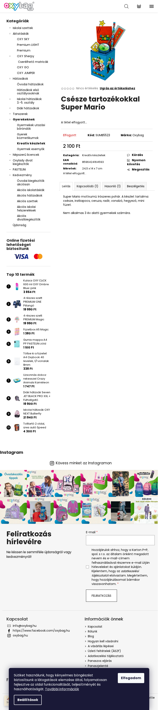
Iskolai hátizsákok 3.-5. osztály (29, 101)
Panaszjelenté (98, 666)
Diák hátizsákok (28, 108)
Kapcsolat (95, 626)
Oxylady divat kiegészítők (23, 162)
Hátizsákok (20, 79)
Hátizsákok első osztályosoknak (28, 92)
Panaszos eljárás (100, 661)
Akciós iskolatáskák (30, 190)
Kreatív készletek (31, 143)
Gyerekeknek (24, 119)
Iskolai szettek (23, 28)
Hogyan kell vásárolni (103, 641)
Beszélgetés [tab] (135, 186)
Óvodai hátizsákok (30, 84)
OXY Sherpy (25, 56)
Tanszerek (20, 114)
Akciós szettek (27, 201)
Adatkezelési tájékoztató (106, 656)
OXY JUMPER (26, 73)
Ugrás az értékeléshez (117, 88)
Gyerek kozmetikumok (28, 136)
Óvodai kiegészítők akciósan (30, 182)
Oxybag (138, 135)
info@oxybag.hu (24, 626)
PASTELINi (19, 169)
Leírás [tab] (66, 186)
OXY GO (23, 67)
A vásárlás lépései (101, 646)
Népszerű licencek (26, 155)
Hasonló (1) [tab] (113, 186)
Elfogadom (131, 678)
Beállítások (27, 699)
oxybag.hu (20, 635)
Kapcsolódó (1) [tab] (87, 186)
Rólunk (92, 631)
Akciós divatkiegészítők (28, 218)
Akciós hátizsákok (29, 195)
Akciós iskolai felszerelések (26, 208)
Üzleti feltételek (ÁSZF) (104, 651)
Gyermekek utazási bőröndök (31, 127)
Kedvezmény (22, 175)
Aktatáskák (21, 34)
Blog (91, 636)
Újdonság (19, 225)
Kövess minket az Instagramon (84, 463)
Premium (23, 50)
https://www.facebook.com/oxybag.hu (41, 630)
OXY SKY (23, 39)
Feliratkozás (101, 596)
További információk (62, 689)
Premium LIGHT (28, 45)
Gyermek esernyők (30, 149)
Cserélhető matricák (33, 62)
